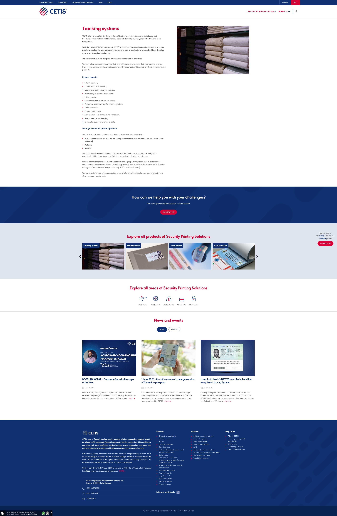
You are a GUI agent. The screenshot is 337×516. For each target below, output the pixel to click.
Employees (232, 444)
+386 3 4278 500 (92, 488)
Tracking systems (201, 458)
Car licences (164, 447)
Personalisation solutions (205, 450)
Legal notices (164, 511)
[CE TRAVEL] (143, 301)
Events (110, 2)
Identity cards (165, 439)
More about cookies (47, 513)
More (131, 398)
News (101, 2)
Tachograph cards (167, 470)
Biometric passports (167, 436)
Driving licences (166, 444)
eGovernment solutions (204, 436)
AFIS (195, 447)
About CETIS (62, 2)
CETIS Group (102, 468)
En (295, 2)
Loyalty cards (165, 476)
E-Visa (161, 442)
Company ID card (235, 447)
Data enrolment (200, 442)
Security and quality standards (82, 2)
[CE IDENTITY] (169, 301)
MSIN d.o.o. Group (131, 468)
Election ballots (166, 479)
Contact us (168, 212)
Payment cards (165, 473)
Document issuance (202, 455)
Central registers (201, 439)
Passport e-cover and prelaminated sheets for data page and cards (171, 460)
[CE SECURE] (194, 301)
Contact (285, 2)
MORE (121, 471)
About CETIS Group (46, 2)
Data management (201, 444)
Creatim (191, 511)
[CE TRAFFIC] (155, 301)
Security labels (165, 481)
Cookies (174, 511)
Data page (163, 455)
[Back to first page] (53, 11)
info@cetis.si (91, 498)
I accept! (43, 513)
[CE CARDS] (182, 301)
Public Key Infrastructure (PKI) (207, 453)
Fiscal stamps (165, 484)
